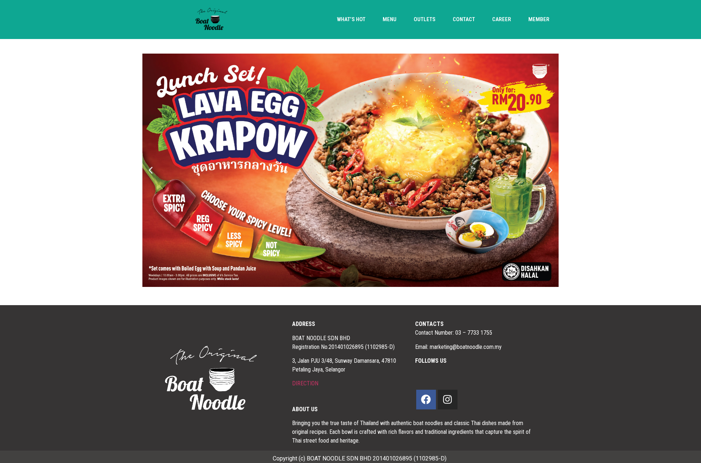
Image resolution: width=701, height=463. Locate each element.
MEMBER (538, 19)
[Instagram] (447, 399)
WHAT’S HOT (351, 19)
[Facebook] (426, 399)
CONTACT (464, 19)
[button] (150, 170)
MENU (390, 19)
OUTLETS (425, 19)
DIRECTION (305, 383)
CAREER (501, 19)
